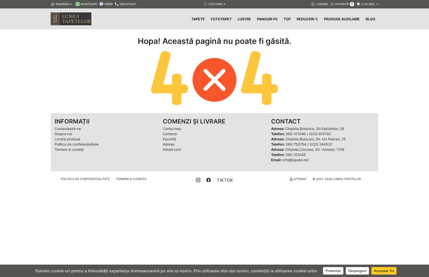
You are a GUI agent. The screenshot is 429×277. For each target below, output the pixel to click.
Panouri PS (267, 19)
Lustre (244, 19)
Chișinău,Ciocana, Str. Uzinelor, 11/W (314, 149)
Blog (370, 19)
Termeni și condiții (69, 149)
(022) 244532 (321, 144)
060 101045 (296, 155)
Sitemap (300, 179)
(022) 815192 (320, 134)
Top (287, 19)
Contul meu (172, 128)
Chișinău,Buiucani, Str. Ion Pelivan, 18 (315, 139)
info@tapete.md (296, 160)
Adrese (168, 144)
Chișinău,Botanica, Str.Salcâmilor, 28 (314, 128)
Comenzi (170, 134)
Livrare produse (67, 139)
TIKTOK (225, 180)
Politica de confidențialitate (77, 144)
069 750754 (296, 144)
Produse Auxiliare (342, 19)
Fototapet (221, 19)
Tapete (198, 19)
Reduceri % (307, 19)
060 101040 (296, 134)
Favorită (169, 139)
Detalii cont (172, 149)
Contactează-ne (68, 128)
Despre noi (63, 134)
